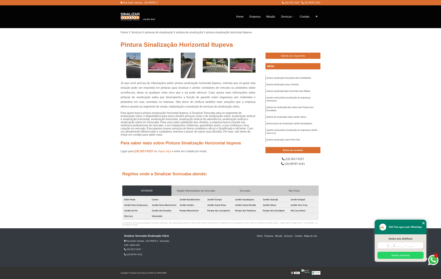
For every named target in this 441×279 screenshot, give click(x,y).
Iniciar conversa (400, 255)
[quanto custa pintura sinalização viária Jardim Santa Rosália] (133, 65)
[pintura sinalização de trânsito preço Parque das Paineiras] (215, 65)
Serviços (286, 16)
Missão (270, 16)
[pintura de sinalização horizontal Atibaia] (161, 65)
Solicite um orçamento (293, 55)
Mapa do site (310, 236)
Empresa (254, 16)
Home (240, 16)
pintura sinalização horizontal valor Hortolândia (289, 78)
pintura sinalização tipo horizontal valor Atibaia (288, 91)
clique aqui (164, 151)
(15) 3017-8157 (292, 2)
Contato (304, 16)
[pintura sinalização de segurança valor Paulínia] (242, 65)
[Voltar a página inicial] (138, 16)
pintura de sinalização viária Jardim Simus (286, 117)
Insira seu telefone (401, 238)
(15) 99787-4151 (312, 2)
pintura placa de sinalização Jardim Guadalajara (289, 123)
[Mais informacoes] (316, 16)
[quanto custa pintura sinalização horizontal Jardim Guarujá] (188, 65)
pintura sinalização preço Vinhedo (283, 84)
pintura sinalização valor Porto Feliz (283, 140)
